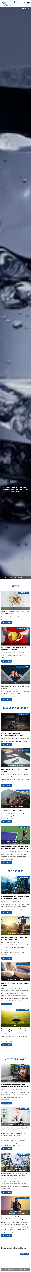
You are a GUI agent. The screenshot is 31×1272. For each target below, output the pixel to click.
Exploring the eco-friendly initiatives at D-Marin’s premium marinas (15, 897)
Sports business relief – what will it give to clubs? (15, 687)
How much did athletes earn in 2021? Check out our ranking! (14, 648)
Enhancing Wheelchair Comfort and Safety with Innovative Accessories (14, 1175)
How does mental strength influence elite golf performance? (14, 938)
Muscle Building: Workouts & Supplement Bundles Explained (12, 734)
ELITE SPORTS (15, 871)
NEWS (15, 586)
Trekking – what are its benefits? (12, 810)
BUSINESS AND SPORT (15, 708)
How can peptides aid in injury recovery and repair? (15, 984)
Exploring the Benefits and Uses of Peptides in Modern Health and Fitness (15, 1085)
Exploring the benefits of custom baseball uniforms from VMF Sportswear (15, 1218)
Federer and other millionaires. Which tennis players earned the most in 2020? (15, 847)
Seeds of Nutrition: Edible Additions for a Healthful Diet (15, 613)
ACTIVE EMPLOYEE (15, 1059)
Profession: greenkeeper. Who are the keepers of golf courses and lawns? (14, 1030)
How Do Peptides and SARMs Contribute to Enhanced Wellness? (15, 1129)
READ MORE (6, 623)
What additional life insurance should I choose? (14, 770)
